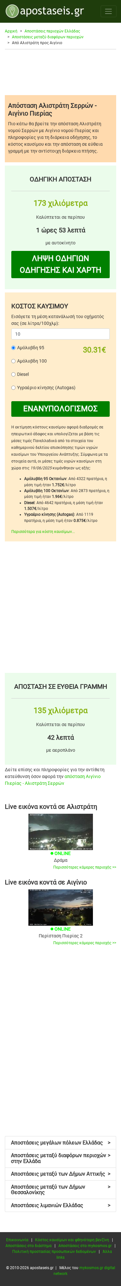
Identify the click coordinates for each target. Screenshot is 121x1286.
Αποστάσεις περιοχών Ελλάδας (52, 31)
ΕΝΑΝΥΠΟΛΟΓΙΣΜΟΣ (60, 408)
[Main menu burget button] (108, 11)
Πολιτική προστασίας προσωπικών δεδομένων (54, 1251)
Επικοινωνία (17, 1240)
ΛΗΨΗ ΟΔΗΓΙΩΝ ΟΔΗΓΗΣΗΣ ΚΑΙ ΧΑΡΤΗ (60, 264)
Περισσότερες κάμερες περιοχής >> (84, 867)
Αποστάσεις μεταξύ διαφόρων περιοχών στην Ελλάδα (60, 1158)
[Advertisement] (60, 72)
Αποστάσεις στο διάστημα (28, 1245)
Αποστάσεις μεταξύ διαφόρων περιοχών (48, 37)
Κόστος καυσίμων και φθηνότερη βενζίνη (72, 1240)
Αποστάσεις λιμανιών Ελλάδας (60, 1205)
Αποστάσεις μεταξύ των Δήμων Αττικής (60, 1174)
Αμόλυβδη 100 (32, 361)
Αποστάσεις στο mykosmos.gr (85, 1245)
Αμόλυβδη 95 (30, 347)
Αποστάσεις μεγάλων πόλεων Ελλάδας (60, 1143)
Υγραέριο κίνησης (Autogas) (46, 387)
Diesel (23, 374)
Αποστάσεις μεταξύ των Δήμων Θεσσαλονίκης (60, 1190)
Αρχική (11, 31)
